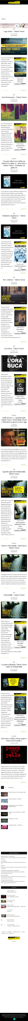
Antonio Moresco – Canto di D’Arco (8, 856)
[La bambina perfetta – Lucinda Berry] (4, 827)
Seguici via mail (4, 933)
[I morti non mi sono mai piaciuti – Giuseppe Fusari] (4, 814)
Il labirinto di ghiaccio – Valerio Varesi (14, 217)
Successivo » (11, 787)
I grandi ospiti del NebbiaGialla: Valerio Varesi (14, 473)
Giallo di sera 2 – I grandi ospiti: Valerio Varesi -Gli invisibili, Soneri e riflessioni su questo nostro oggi (14, 420)
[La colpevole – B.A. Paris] (4, 820)
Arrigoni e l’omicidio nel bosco (13, 925)
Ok (14, 1019)
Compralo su (17, 83)
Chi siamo (3, 931)
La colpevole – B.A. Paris (13, 818)
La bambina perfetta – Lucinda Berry (15, 825)
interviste (14, 158)
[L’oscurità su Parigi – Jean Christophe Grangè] (4, 794)
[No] (26, 1017)
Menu (4, 19)
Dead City (3, 865)
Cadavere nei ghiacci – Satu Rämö (15, 798)
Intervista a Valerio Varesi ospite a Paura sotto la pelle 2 (14, 739)
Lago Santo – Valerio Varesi (14, 31)
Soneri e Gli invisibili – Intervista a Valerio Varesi (14, 547)
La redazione (9, 931)
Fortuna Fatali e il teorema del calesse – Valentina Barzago (16, 806)
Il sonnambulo (3, 861)
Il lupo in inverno (10, 921)
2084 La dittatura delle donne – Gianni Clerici (16, 906)
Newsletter (11, 933)
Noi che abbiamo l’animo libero (13, 916)
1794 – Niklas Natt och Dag (12, 896)
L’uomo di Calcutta (4, 875)
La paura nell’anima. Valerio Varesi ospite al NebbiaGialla (14, 666)
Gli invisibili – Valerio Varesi (14, 595)
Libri (14, 28)
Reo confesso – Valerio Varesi (14, 280)
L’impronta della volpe (11, 891)
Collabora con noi (16, 931)
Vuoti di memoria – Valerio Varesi (14, 97)
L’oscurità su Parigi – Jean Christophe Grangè (17, 792)
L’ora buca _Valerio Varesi (14, 348)
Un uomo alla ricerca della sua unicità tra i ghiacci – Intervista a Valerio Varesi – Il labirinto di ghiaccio (14, 164)
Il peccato (9, 911)
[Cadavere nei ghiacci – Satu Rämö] (4, 801)
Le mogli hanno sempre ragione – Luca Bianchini (10, 870)
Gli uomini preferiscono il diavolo (7, 880)
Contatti (23, 931)
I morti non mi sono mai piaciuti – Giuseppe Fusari (17, 813)
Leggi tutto (23, 90)
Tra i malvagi (9, 901)
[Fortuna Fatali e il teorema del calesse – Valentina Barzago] (4, 807)
